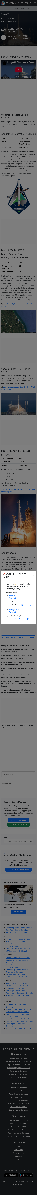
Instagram (13, 609)
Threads (12, 612)
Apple (11, 595)
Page (19, 605)
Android (12, 598)
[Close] (33, 575)
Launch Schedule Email (18, 619)
